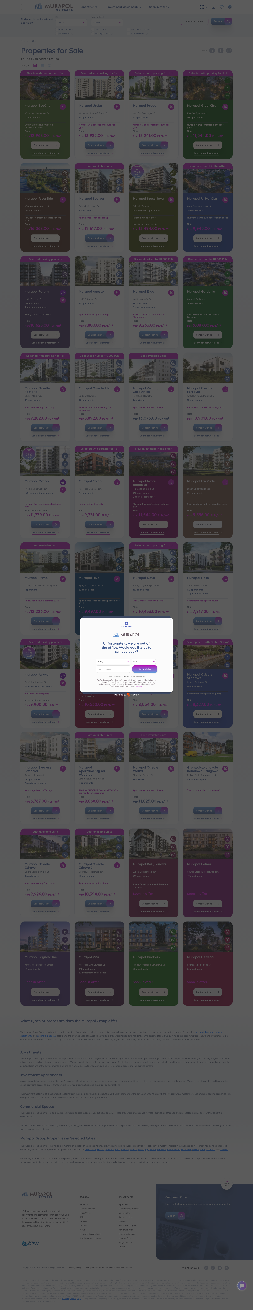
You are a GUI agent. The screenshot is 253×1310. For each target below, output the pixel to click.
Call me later (144, 669)
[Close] (171, 619)
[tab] (126, 625)
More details (139, 686)
